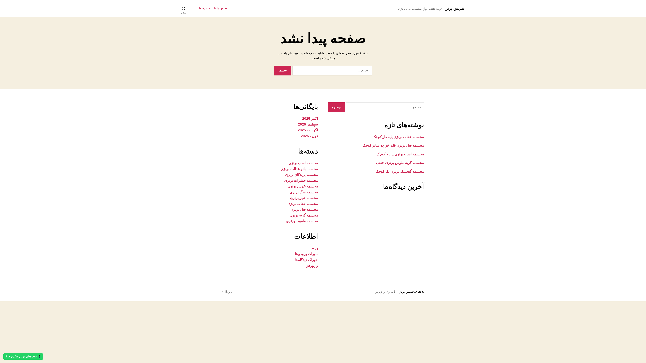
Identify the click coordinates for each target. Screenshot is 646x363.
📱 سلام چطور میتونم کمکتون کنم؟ (23, 356)
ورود (314, 248)
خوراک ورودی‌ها (306, 254)
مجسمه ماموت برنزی (302, 221)
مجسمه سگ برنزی (304, 192)
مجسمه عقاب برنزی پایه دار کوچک (398, 137)
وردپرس (312, 265)
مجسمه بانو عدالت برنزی (299, 169)
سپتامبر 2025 (308, 124)
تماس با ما (220, 8)
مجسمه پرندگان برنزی (301, 174)
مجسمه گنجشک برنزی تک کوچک (399, 171)
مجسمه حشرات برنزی (301, 180)
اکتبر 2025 (310, 118)
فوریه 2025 (309, 136)
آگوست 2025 (308, 130)
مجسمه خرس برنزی (303, 186)
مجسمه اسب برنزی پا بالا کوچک (400, 154)
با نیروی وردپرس (385, 291)
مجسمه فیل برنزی (304, 209)
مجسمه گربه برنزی (304, 215)
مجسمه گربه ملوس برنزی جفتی (400, 163)
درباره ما (204, 8)
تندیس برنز (455, 8)
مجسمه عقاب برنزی (303, 204)
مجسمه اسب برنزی (303, 163)
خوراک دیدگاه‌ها (306, 260)
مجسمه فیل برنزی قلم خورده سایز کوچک (393, 145)
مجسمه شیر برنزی (304, 198)
